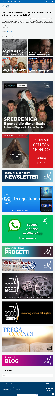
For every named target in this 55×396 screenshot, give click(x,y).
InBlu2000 (10, 1)
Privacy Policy (48, 386)
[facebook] (8, 31)
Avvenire (15, 1)
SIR (19, 1)
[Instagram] (50, 1)
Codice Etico (48, 390)
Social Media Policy (49, 388)
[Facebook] (46, 1)
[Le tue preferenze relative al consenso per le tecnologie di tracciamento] (53, 394)
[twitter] (9, 31)
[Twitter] (48, 1)
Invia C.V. (47, 383)
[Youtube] (52, 1)
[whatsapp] (11, 31)
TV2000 (4, 1)
